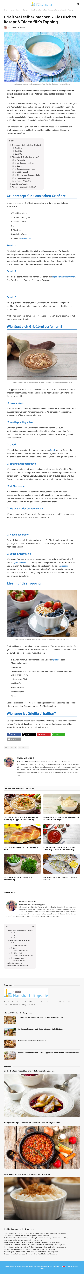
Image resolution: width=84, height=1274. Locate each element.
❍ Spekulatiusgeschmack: (25, 169)
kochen (13, 747)
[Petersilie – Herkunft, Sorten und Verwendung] (22, 864)
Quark (52, 450)
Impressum (35, 1266)
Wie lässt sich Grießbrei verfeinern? (25, 157)
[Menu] (6, 4)
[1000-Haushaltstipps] (42, 4)
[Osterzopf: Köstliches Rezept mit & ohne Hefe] (22, 834)
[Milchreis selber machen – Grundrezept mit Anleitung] (42, 1198)
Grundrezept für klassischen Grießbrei (26, 145)
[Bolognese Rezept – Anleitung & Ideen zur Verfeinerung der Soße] (42, 1147)
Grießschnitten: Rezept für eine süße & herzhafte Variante (29, 1071)
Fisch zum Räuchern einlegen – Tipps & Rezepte (60, 878)
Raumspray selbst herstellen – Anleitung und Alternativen (25, 1252)
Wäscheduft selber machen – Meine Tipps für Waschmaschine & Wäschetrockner (48, 1053)
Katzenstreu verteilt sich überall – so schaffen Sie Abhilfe (25, 1254)
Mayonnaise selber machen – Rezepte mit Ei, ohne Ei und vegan (61, 818)
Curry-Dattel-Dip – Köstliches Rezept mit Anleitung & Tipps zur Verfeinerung (21, 818)
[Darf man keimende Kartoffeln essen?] (10, 1044)
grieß (6, 747)
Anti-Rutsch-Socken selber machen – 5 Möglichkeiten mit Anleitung (28, 1245)
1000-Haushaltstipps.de (22, 1266)
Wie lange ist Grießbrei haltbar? (24, 187)
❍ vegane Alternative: (23, 181)
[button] (14, 734)
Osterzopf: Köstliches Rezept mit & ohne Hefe (21, 848)
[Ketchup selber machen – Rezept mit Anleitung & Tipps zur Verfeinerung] (61, 834)
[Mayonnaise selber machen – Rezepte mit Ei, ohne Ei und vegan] (61, 804)
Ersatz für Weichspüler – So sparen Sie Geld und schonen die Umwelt (29, 1233)
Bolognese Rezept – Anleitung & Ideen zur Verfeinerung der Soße (32, 1122)
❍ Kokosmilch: (20, 160)
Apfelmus (56, 660)
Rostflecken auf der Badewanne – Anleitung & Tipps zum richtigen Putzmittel (32, 1238)
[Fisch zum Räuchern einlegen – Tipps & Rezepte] (61, 864)
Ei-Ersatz (64, 566)
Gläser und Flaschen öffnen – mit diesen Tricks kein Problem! (26, 1242)
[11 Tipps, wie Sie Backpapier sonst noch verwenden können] (10, 1020)
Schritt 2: (18, 151)
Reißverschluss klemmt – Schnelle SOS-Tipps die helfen (24, 1249)
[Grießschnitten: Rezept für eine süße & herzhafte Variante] (42, 1095)
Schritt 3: (18, 154)
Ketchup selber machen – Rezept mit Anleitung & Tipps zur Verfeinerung (59, 848)
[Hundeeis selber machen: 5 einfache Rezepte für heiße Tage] (10, 1032)
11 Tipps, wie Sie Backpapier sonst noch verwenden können (40, 1017)
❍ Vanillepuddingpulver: (24, 163)
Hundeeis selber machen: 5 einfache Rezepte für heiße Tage (40, 1029)
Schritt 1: (18, 148)
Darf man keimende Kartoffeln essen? (32, 1041)
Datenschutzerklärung (47, 1266)
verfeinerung (23, 747)
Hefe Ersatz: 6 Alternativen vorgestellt (17, 1240)
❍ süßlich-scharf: (21, 172)
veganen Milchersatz (21, 562)
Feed (57, 1266)
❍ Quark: (18, 166)
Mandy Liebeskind (18, 27)
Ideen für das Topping (20, 184)
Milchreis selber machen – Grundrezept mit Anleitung (27, 1174)
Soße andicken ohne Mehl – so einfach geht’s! (20, 1235)
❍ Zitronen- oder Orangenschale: (27, 175)
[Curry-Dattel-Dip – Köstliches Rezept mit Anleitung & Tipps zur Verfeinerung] (22, 804)
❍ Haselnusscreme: (22, 178)
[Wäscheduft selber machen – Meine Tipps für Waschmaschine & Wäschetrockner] (10, 1055)
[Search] (78, 4)
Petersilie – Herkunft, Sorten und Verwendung (18, 878)
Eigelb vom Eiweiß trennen (63, 277)
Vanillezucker (26, 238)
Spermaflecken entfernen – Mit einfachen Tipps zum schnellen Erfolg (29, 1247)
